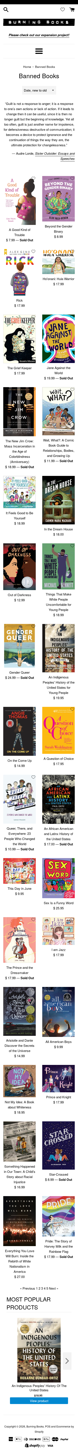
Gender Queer (19, 672)
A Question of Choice (59, 758)
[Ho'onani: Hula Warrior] (58, 261)
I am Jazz (59, 949)
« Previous (27, 1288)
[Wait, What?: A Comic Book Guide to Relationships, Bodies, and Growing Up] (58, 411)
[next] (67, 1361)
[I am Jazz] (58, 931)
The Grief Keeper (19, 368)
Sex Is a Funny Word (58, 903)
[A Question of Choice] (58, 730)
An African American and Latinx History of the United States (58, 833)
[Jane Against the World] (58, 339)
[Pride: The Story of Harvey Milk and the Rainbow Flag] (58, 1216)
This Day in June (19, 888)
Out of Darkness (19, 594)
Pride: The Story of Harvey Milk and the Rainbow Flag (58, 1246)
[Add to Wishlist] (33, 178)
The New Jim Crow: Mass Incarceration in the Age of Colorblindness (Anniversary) (19, 451)
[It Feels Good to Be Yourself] (19, 492)
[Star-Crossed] (58, 1145)
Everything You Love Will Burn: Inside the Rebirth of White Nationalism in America (19, 1261)
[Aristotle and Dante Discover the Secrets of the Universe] (19, 1011)
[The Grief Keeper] (19, 339)
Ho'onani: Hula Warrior (58, 278)
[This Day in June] (19, 871)
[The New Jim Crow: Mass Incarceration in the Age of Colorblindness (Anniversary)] (19, 411)
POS (47, 1426)
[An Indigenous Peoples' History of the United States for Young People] (58, 648)
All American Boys (59, 1041)
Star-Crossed (58, 1174)
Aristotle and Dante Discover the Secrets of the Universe (19, 1045)
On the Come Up (20, 760)
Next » (53, 1288)
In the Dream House (58, 529)
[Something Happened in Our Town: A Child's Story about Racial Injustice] (19, 1141)
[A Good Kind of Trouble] (19, 200)
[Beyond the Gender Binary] (58, 198)
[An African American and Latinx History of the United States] (58, 799)
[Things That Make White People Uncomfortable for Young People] (58, 566)
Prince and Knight (58, 1097)
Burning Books (35, 1426)
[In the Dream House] (58, 500)
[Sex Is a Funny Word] (58, 878)
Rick (19, 300)
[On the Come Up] (19, 731)
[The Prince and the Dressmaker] (19, 940)
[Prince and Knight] (58, 1078)
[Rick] (19, 272)
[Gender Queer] (19, 646)
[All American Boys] (58, 1012)
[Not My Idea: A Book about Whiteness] (19, 1081)
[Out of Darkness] (19, 566)
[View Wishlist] (63, 9)
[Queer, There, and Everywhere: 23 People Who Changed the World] (19, 799)
